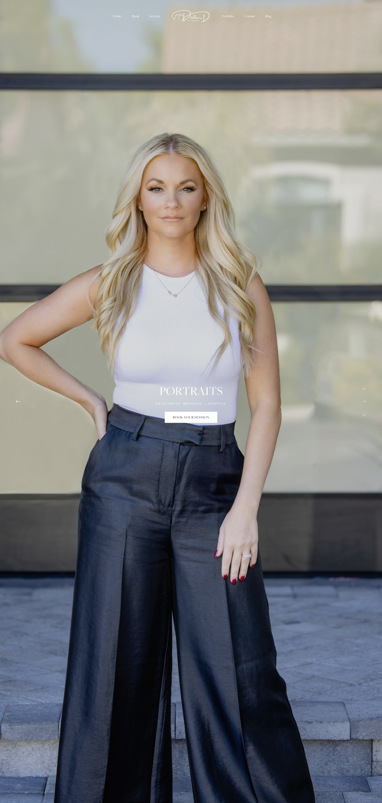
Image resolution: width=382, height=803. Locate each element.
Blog (268, 16)
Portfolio (228, 16)
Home (117, 16)
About (135, 16)
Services (154, 16)
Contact (249, 16)
